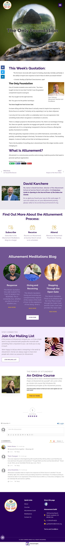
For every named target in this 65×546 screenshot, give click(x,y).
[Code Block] (25, 435)
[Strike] (16, 435)
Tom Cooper (13, 456)
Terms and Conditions (51, 529)
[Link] (27, 435)
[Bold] (8, 435)
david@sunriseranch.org (48, 203)
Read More (12, 307)
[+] (32, 434)
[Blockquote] (23, 435)
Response (12, 285)
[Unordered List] (20, 435)
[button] (60, 5)
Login (61, 423)
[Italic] (11, 435)
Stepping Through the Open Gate (53, 288)
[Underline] (13, 435)
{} (29, 434)
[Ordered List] (18, 435)
